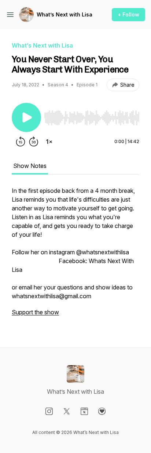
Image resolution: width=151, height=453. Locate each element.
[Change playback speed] (49, 141)
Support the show (35, 312)
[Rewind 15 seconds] (20, 141)
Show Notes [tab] (30, 165)
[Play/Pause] (26, 117)
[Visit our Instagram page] (49, 411)
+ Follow (128, 14)
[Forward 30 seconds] (34, 141)
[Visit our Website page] (84, 411)
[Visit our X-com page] (66, 411)
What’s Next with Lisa (64, 14)
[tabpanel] (75, 255)
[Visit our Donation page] (102, 411)
